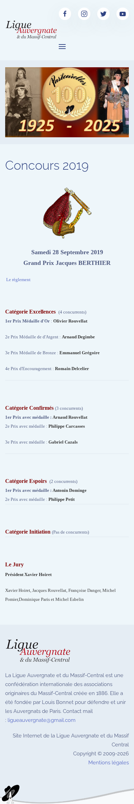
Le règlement (18, 279)
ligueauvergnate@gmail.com (42, 720)
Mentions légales (108, 763)
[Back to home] (32, 30)
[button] (62, 46)
